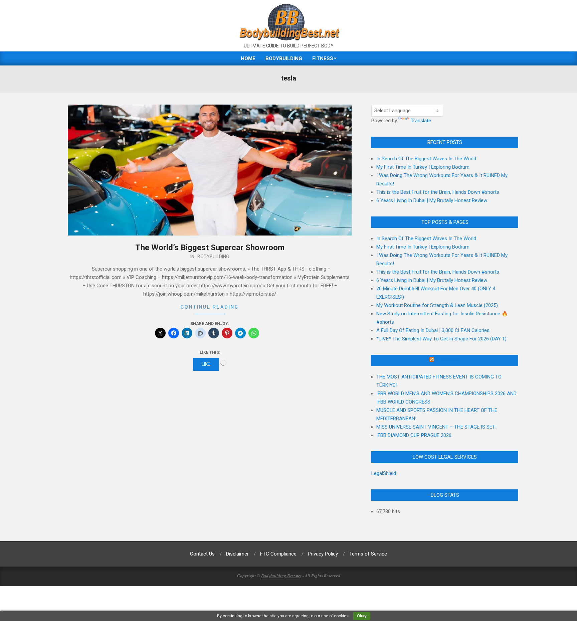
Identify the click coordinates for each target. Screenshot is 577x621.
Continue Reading (210, 307)
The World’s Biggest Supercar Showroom (209, 247)
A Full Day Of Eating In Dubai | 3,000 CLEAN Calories (433, 330)
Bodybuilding (213, 256)
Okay (361, 616)
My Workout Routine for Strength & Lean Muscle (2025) (437, 305)
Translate (421, 121)
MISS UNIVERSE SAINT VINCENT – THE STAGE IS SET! (436, 427)
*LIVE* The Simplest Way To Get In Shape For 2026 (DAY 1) (441, 339)
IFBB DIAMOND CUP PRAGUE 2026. (414, 435)
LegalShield (383, 473)
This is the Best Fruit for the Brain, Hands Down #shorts (437, 192)
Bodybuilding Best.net (281, 576)
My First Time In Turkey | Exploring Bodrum (422, 167)
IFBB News (447, 360)
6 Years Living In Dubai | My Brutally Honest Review (431, 200)
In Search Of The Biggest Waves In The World (426, 159)
